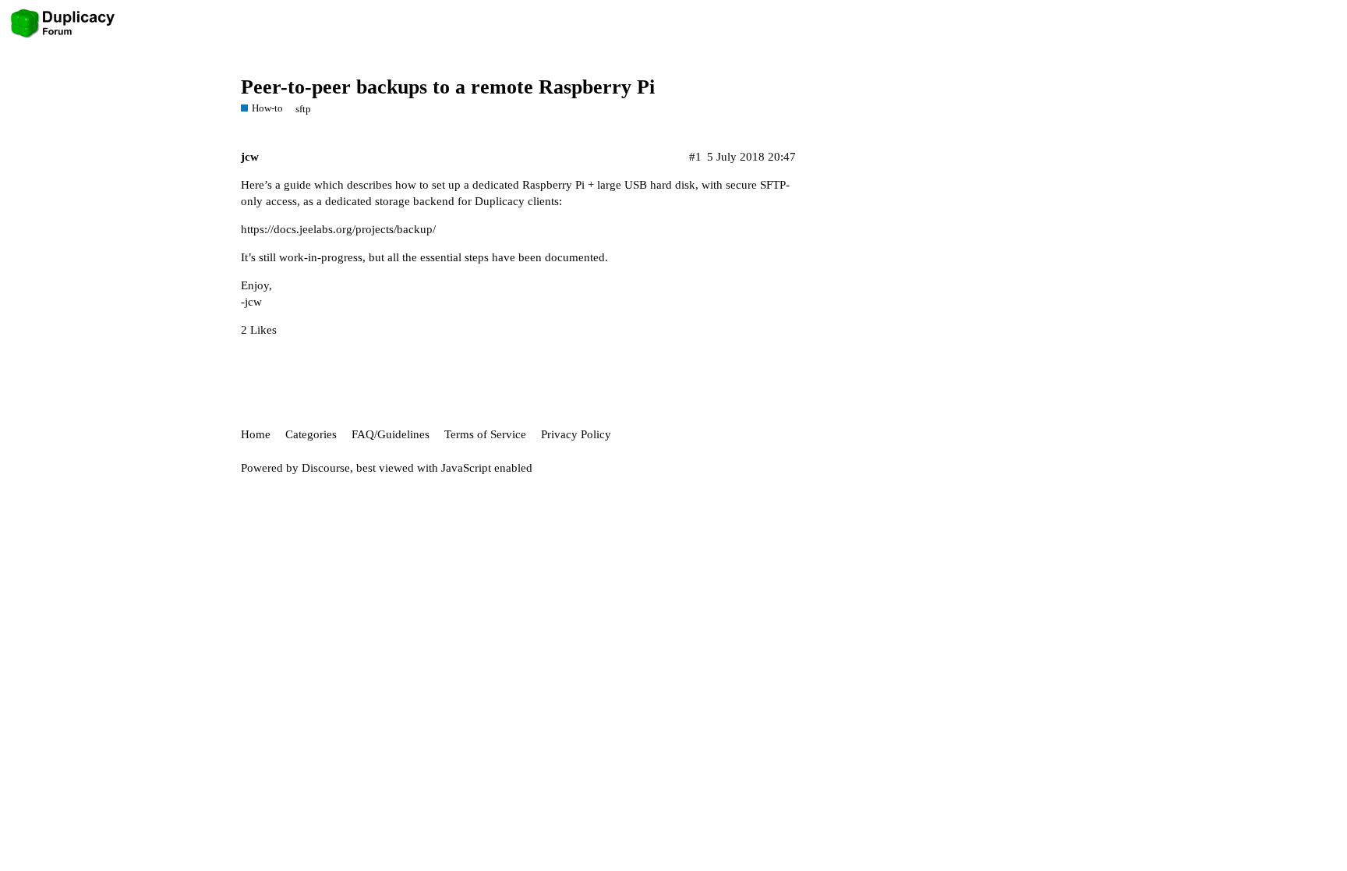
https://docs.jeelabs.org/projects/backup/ (338, 229)
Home (255, 434)
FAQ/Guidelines (391, 434)
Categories (311, 434)
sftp (303, 109)
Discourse (326, 468)
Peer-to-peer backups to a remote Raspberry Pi (448, 87)
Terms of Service (485, 434)
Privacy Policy (576, 434)
